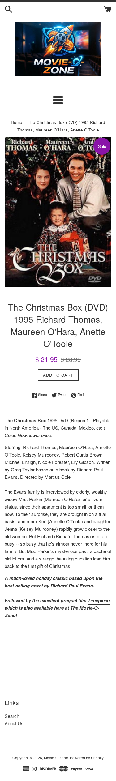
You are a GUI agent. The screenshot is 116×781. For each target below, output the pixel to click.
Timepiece (99, 600)
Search (12, 716)
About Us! (15, 723)
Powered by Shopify (87, 757)
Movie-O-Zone (56, 757)
